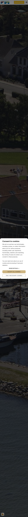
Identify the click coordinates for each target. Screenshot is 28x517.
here (6, 265)
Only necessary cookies (14, 275)
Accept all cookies (14, 271)
